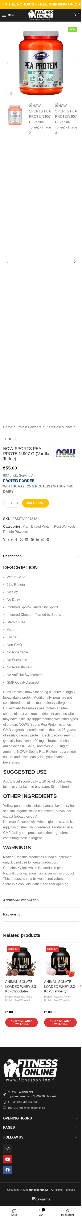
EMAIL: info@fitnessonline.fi (26, 1107)
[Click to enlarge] (11, 93)
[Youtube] (7, 1159)
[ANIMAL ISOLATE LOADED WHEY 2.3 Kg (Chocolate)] (21, 961)
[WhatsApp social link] (42, 539)
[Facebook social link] (16, 539)
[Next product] (15, 439)
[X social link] (21, 539)
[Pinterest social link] (32, 539)
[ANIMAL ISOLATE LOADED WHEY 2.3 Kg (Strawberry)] (60, 961)
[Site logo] (41, 15)
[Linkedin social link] (37, 539)
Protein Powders (28, 427)
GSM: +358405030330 (23, 1102)
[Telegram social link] (48, 539)
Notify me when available (22, 1022)
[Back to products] (10, 439)
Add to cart (35, 503)
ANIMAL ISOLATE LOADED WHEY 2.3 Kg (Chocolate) (20, 986)
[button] (7, 63)
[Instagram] (7, 1148)
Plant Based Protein (60, 427)
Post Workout (64, 526)
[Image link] (41, 1070)
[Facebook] (7, 1170)
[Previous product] (5, 439)
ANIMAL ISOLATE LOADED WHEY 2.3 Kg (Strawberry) (59, 986)
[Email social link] (27, 539)
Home (7, 427)
